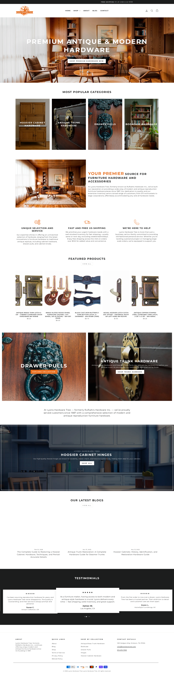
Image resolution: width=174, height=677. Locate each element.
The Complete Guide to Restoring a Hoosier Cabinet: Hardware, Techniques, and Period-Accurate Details (38, 554)
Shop (76, 11)
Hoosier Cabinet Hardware (91, 656)
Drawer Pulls (86, 649)
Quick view (29, 308)
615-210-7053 (122, 650)
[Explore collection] (44, 367)
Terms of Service (58, 652)
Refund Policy (57, 659)
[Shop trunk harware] (130, 367)
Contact (104, 11)
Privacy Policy (57, 656)
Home (67, 11)
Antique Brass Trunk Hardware (93, 643)
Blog (95, 11)
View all (87, 264)
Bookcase (84, 646)
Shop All (87, 463)
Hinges (83, 652)
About (86, 11)
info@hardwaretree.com (126, 646)
